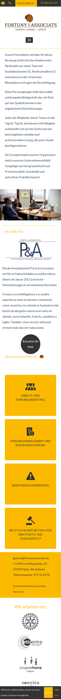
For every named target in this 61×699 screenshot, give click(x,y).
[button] (4, 204)
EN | (47, 2)
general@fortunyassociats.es (31, 558)
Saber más (57, 692)
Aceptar (48, 692)
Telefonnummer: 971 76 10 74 (31, 575)
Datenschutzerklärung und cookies (29, 586)
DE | (51, 2)
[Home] (30, 22)
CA (55, 2)
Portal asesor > (26, 3)
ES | (43, 2)
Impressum (18, 591)
